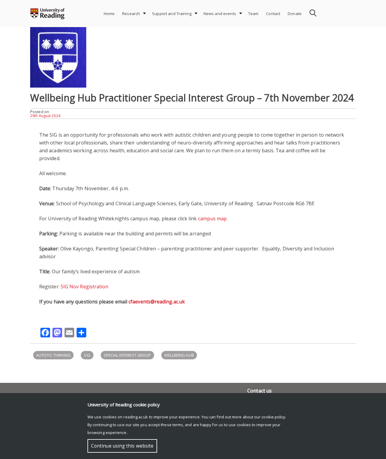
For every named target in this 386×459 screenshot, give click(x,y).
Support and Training (171, 13)
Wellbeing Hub (179, 355)
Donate (295, 13)
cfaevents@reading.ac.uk (156, 301)
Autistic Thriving (53, 355)
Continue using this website (122, 446)
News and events (220, 13)
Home (109, 13)
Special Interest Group (127, 355)
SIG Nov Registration (85, 286)
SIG (87, 355)
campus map (212, 218)
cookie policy (273, 417)
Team (253, 13)
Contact (273, 13)
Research (131, 13)
